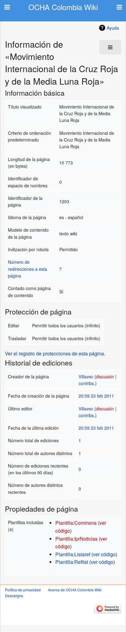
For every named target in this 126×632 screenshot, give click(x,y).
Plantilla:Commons (76, 522)
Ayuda (113, 28)
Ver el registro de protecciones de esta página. (55, 353)
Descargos (14, 595)
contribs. (87, 383)
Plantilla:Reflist (71, 561)
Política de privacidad (23, 589)
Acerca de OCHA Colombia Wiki (75, 589)
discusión (105, 376)
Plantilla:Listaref (72, 554)
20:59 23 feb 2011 (96, 396)
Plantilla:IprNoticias (76, 538)
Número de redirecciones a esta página (27, 269)
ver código (104, 554)
